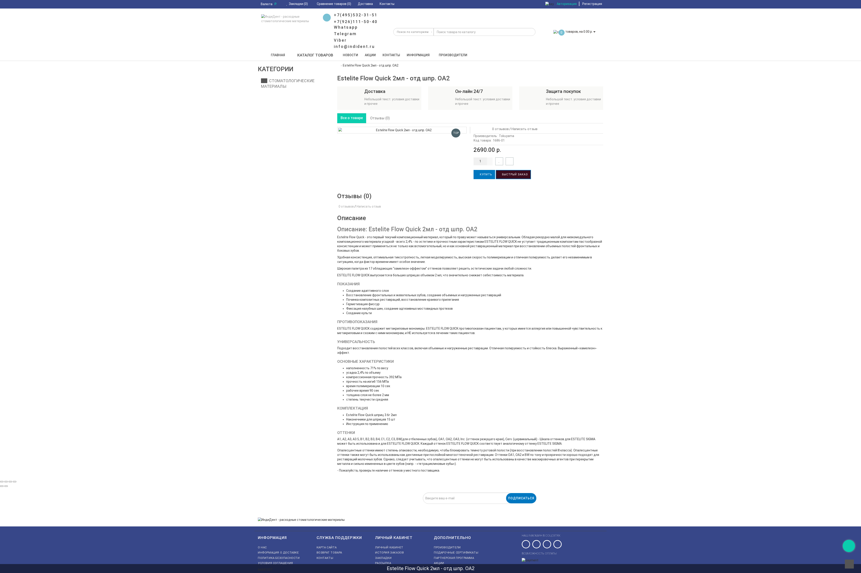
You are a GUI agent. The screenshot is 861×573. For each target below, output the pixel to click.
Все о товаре (352, 118)
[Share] (6, 481)
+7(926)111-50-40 (356, 21)
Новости (350, 55)
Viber (340, 40)
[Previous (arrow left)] (2, 486)
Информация (418, 55)
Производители (453, 55)
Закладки (383, 558)
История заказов (389, 552)
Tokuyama (506, 136)
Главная (278, 55)
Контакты (391, 55)
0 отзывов (499, 129)
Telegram (345, 33)
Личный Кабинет (389, 547)
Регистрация (592, 4)
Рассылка (383, 563)
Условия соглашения (275, 563)
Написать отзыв (524, 129)
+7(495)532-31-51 (356, 15)
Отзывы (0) (380, 118)
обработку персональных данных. (408, 506)
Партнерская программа (454, 558)
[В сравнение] (509, 161)
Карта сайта (327, 547)
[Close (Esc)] (2, 481)
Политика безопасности (279, 558)
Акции (370, 55)
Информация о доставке (278, 552)
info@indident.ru (354, 46)
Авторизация (567, 4)
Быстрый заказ (514, 174)
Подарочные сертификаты (456, 552)
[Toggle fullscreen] (10, 481)
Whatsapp (346, 27)
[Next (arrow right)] (6, 486)
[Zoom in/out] (14, 481)
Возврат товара (329, 552)
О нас (262, 547)
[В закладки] (499, 161)
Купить (485, 174)
